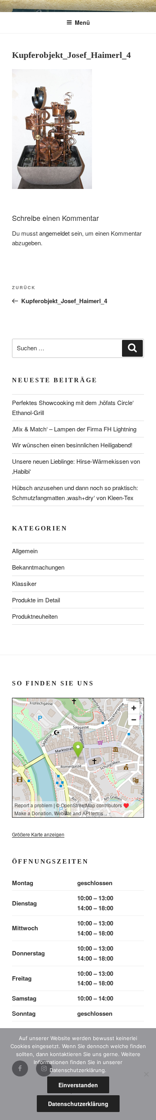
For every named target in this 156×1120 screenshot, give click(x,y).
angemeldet (54, 233)
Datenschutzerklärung (78, 1104)
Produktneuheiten (35, 616)
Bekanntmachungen (38, 567)
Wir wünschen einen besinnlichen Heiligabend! (72, 445)
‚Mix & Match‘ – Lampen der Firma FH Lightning (74, 429)
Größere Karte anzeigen (38, 834)
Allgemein (25, 550)
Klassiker (24, 583)
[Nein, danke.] (146, 1074)
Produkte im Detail (36, 600)
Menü (82, 22)
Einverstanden (78, 1085)
